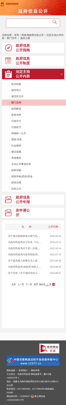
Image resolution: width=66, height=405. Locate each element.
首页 (16, 35)
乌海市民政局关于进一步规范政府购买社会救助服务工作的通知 (25, 248)
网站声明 (35, 370)
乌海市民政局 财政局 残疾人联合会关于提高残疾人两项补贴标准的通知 (25, 266)
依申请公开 (23, 212)
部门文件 (12, 38)
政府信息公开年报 (23, 199)
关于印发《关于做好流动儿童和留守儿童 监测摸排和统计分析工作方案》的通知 (25, 273)
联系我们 (23, 370)
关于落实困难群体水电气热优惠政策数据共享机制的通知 (25, 236)
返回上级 (25, 38)
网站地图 (11, 370)
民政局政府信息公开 (33, 35)
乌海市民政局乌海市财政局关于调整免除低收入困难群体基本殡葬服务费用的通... (25, 254)
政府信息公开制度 (23, 61)
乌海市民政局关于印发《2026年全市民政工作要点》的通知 (25, 242)
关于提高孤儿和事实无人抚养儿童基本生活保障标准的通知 (25, 260)
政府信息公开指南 (23, 48)
